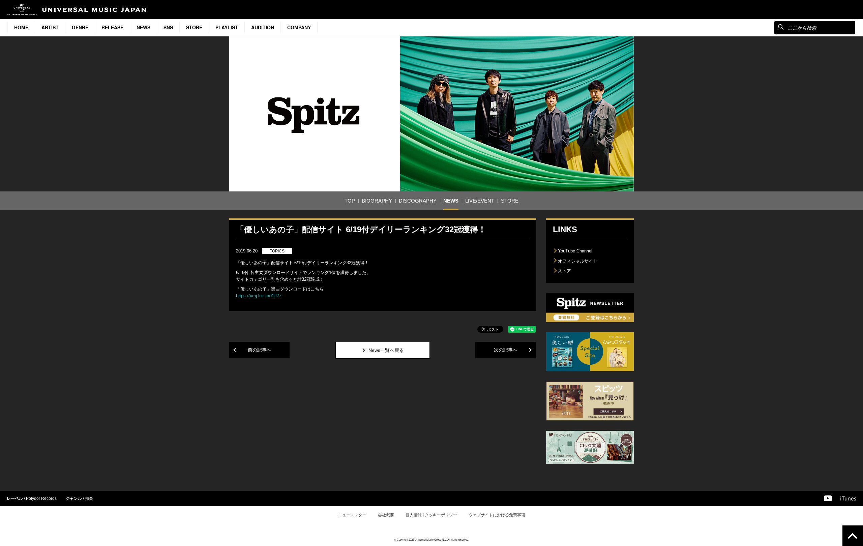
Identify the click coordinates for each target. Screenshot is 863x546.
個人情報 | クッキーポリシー (431, 515)
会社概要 (386, 515)
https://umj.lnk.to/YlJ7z (258, 295)
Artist (50, 27)
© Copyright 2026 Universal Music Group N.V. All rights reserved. (431, 539)
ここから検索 (781, 27)
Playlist (226, 27)
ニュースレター (352, 515)
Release (112, 27)
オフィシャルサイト (577, 261)
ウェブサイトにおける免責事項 (497, 515)
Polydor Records (41, 498)
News (143, 27)
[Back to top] (852, 535)
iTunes (848, 498)
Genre (80, 27)
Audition (262, 27)
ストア (564, 270)
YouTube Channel (575, 250)
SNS (168, 27)
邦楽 (89, 498)
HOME (21, 27)
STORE (194, 27)
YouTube (828, 498)
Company (299, 27)
